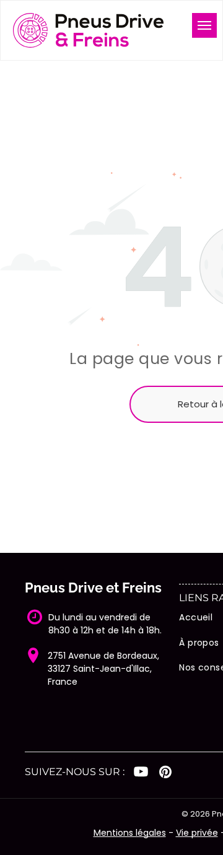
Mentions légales (130, 833)
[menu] (204, 25)
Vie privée (197, 833)
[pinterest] (165, 773)
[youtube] (141, 773)
